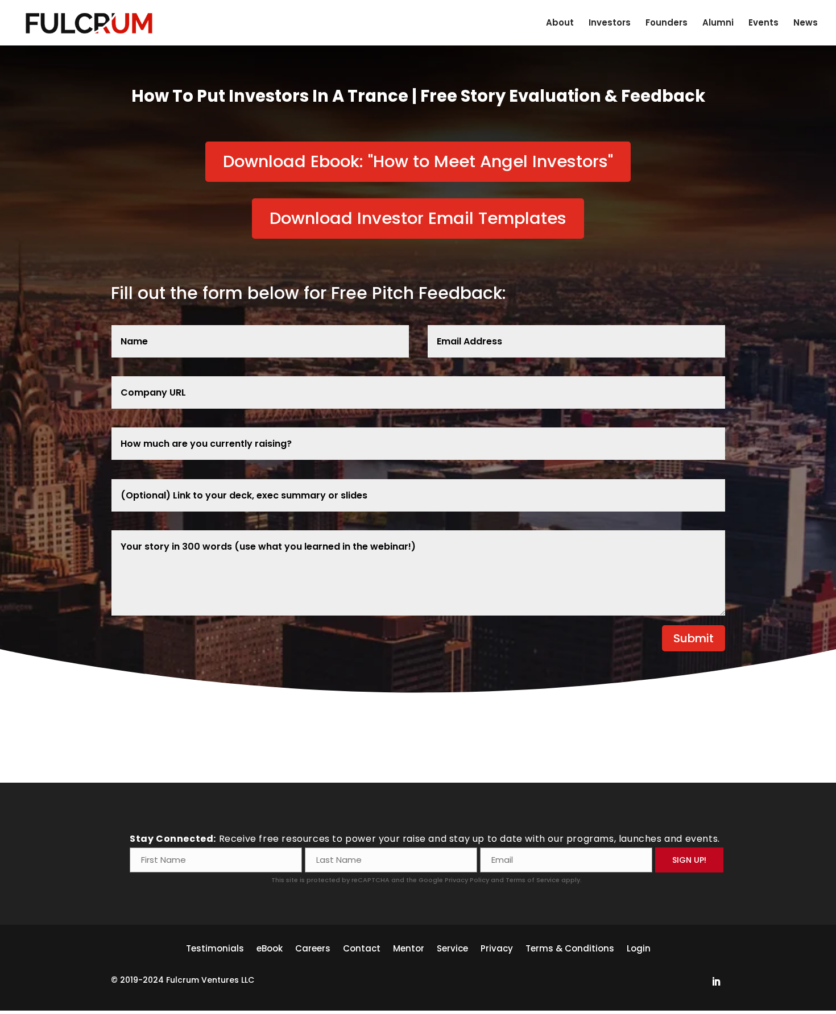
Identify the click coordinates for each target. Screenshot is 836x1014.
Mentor (408, 947)
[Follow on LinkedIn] (716, 982)
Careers (312, 947)
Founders (666, 23)
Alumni (718, 23)
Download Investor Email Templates (418, 218)
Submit (693, 638)
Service (452, 947)
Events (763, 23)
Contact (361, 947)
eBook (269, 947)
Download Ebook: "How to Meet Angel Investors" (418, 161)
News (805, 23)
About (560, 23)
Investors (610, 23)
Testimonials (215, 947)
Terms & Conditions (569, 947)
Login (639, 947)
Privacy (497, 947)
